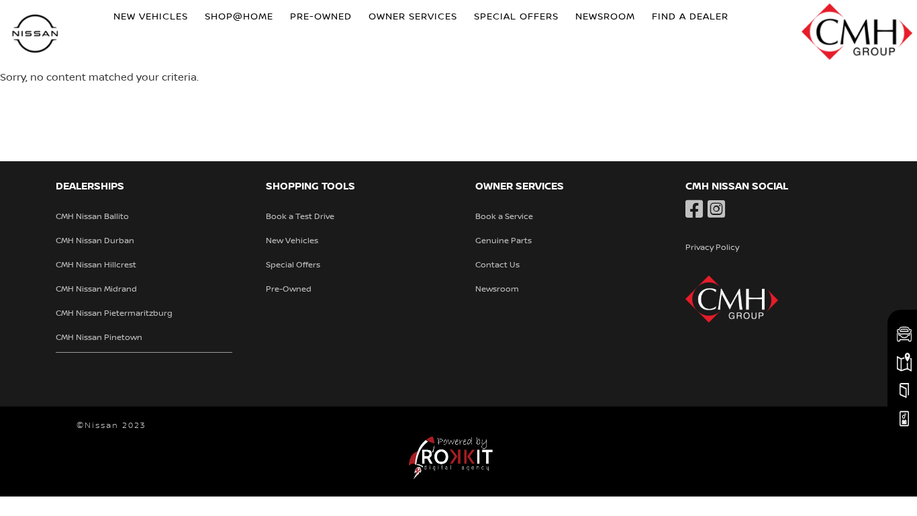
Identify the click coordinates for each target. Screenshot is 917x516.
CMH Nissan (35, 35)
